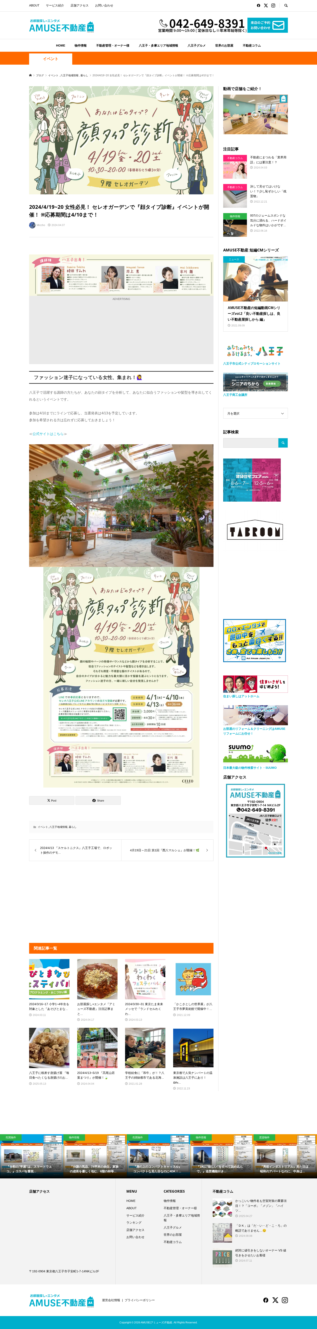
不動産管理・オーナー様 (112, 45)
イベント (50, 59)
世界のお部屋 (224, 45)
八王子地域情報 (58, 826)
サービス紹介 (55, 5)
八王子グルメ (197, 45)
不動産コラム (252, 45)
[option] (31, 1156)
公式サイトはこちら (48, 434)
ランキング (133, 1222)
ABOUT (34, 5)
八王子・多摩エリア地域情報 (158, 45)
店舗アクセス (80, 5)
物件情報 (81, 45)
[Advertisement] (121, 332)
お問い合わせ (104, 5)
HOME (60, 45)
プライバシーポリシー (140, 1300)
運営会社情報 (111, 1300)
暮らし (73, 826)
